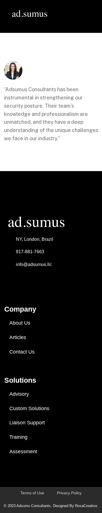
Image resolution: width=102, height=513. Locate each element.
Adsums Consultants (33, 506)
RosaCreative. (86, 506)
